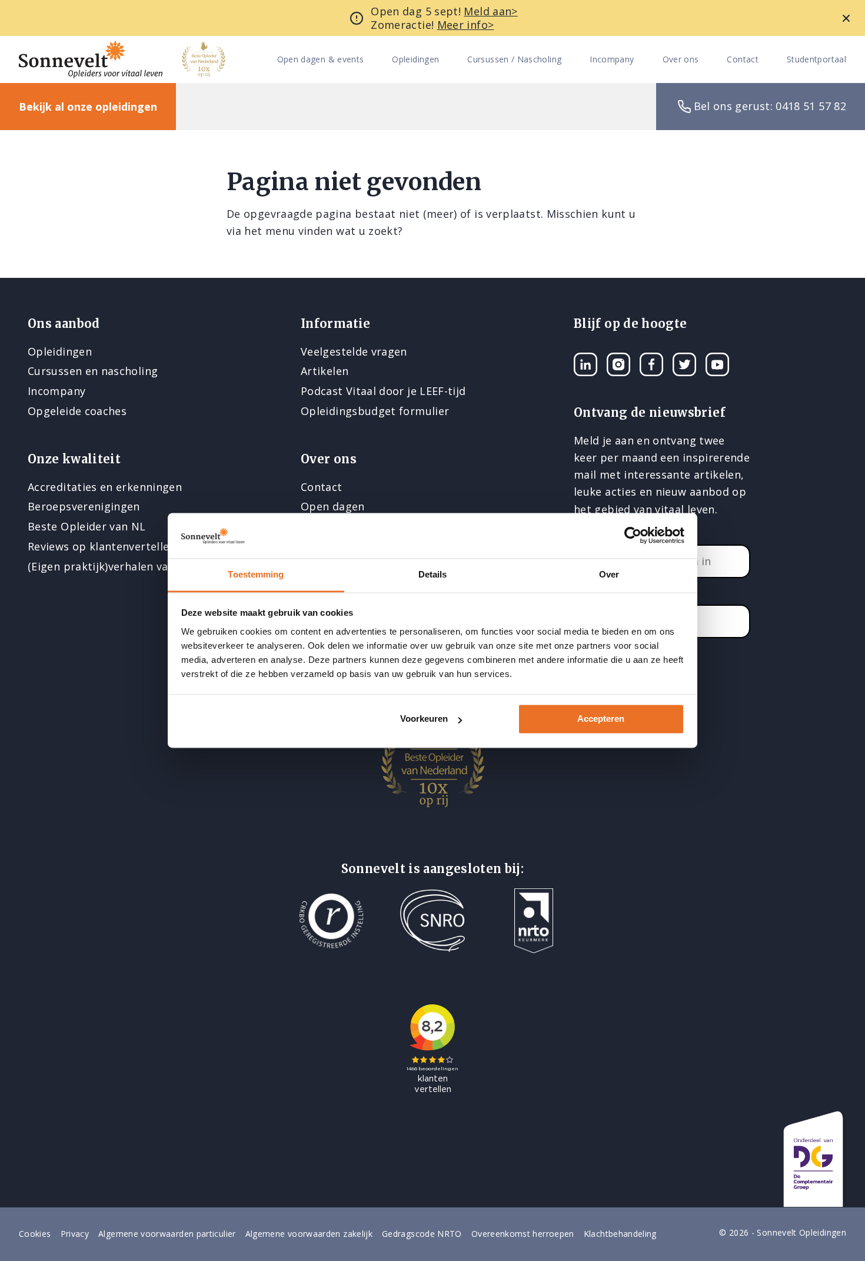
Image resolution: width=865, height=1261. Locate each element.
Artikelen (324, 371)
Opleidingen (415, 60)
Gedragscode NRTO (422, 1233)
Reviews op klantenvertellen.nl (108, 546)
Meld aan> (490, 11)
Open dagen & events (320, 60)
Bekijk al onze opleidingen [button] (88, 106)
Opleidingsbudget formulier (375, 411)
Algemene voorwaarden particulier (167, 1233)
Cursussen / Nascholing (514, 60)
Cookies (35, 1233)
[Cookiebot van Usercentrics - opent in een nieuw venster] (632, 536)
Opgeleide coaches (77, 411)
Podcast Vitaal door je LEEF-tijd (383, 391)
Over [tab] (609, 574)
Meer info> (465, 25)
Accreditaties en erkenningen (105, 487)
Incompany (612, 60)
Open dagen (333, 506)
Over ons (681, 60)
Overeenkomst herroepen (522, 1233)
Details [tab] (432, 574)
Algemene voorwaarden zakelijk (308, 1233)
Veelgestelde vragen (354, 351)
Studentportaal (816, 60)
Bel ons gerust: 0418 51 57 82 (770, 106)
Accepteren (600, 719)
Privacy (75, 1233)
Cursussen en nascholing (93, 371)
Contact (742, 60)
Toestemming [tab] (256, 574)
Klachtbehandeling (620, 1233)
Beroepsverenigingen (84, 506)
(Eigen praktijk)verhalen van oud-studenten (142, 566)
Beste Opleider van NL (87, 526)
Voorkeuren (424, 719)
